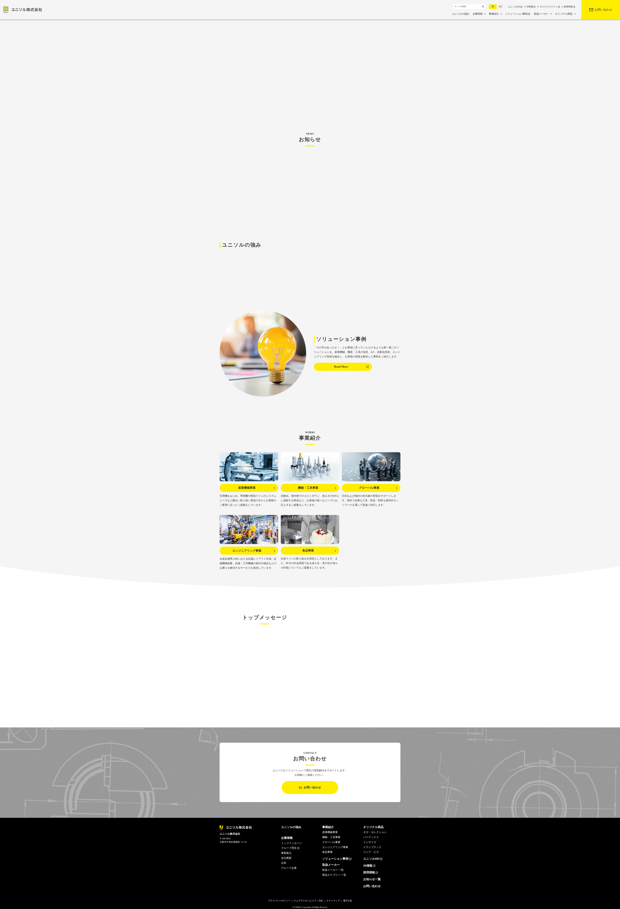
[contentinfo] (310, 863)
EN (500, 6)
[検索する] (483, 6)
